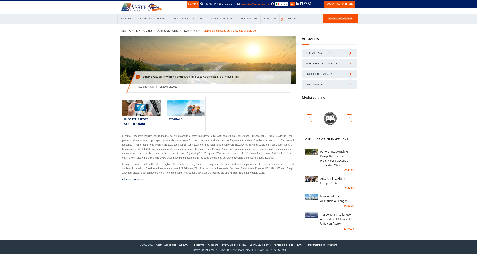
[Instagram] (309, 4)
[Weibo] (314, 3)
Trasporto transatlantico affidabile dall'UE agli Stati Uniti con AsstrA (336, 219)
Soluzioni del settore (188, 18)
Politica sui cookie (283, 244)
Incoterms (198, 244)
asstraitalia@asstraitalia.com (255, 4)
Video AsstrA (315, 84)
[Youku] (319, 3)
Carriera (291, 18)
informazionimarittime (133, 179)
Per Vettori (249, 18)
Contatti (270, 18)
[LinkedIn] (297, 4)
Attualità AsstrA (318, 53)
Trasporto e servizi (152, 18)
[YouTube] (305, 4)
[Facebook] (301, 4)
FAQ (299, 244)
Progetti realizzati (320, 73)
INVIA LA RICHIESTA (340, 18)
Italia (282, 4)
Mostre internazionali (322, 63)
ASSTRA (126, 18)
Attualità (152, 86)
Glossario (213, 244)
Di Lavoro (193, 4)
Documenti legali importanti (322, 244)
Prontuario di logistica (234, 244)
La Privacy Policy (259, 244)
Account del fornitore (339, 4)
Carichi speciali (222, 18)
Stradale (175, 119)
